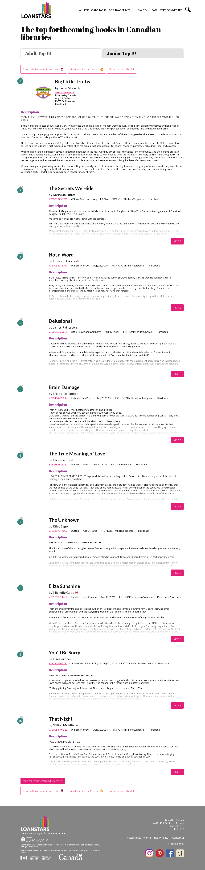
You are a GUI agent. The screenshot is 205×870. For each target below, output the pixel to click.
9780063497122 (58, 729)
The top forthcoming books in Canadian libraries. (43, 833)
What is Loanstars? (92, 10)
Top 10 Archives (119, 10)
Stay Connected (171, 10)
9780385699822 (64, 92)
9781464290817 (58, 397)
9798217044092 (58, 530)
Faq (154, 10)
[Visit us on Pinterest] (160, 853)
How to (141, 10)
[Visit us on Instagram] (149, 853)
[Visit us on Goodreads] (180, 853)
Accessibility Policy (137, 837)
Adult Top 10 (38, 53)
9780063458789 (58, 199)
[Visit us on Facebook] (170, 853)
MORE (177, 241)
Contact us (178, 837)
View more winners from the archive (42, 780)
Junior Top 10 (121, 53)
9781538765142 (58, 663)
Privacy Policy (160, 837)
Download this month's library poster (40, 69)
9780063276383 (58, 265)
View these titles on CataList (84, 69)
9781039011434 (58, 596)
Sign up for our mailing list (121, 69)
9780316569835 (58, 331)
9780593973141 (58, 464)
